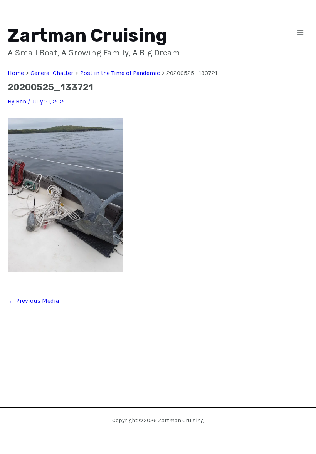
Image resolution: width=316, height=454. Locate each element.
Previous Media (33, 301)
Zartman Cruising (87, 35)
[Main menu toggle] (300, 33)
